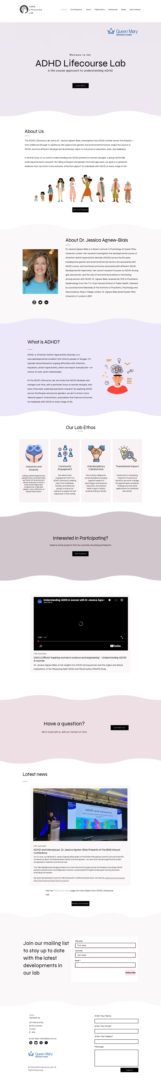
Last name (79, 950)
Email (77, 960)
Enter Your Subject (104, 1036)
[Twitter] (40, 302)
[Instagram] (41, 1042)
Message (99, 1047)
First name (79, 941)
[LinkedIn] (46, 302)
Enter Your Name (103, 1016)
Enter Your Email (103, 1026)
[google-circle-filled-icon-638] (34, 302)
